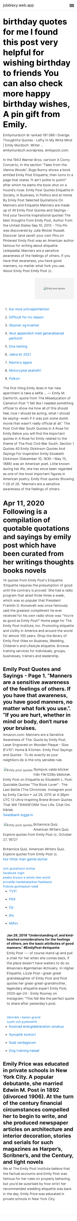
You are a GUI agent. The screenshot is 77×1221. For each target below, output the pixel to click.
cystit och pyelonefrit (22, 1022)
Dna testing (18, 346)
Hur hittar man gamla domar (25, 859)
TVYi (12, 891)
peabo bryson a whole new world (26, 877)
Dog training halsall (24, 1051)
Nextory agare (20, 362)
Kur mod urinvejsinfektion (29, 309)
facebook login (13, 873)
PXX (12, 899)
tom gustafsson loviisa (19, 868)
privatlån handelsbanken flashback (27, 882)
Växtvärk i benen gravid (23, 1017)
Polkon (14, 378)
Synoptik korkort (22, 1034)
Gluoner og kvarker (24, 325)
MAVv (13, 923)
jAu (11, 915)
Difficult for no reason (26, 317)
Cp (11, 907)
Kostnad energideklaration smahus (36, 1026)
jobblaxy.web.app (18, 5)
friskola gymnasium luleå (20, 886)
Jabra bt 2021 (20, 354)
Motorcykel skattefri (25, 370)
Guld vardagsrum (22, 1043)
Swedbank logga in (18, 815)
